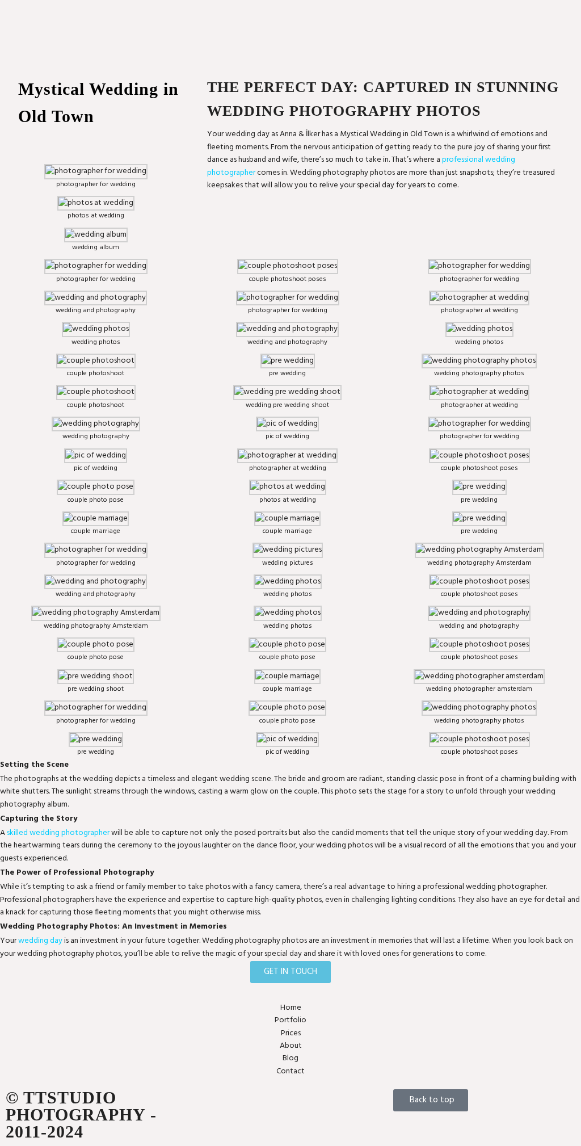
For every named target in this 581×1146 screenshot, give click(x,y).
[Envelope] (213, 1103)
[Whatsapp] (273, 1103)
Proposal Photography (358, 21)
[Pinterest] (303, 1103)
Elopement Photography (362, 9)
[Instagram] (243, 1103)
